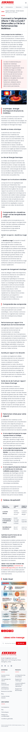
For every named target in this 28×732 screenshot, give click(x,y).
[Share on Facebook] (2, 631)
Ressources (18, 7)
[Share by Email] (12, 631)
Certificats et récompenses (5, 688)
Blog (2, 694)
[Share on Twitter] (7, 631)
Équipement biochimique (18, 689)
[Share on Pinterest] (10, 631)
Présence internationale (5, 684)
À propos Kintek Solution (5, 676)
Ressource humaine (6, 691)
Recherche (21, 643)
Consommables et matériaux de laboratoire (20, 684)
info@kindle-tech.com (11, 658)
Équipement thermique (18, 680)
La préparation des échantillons (20, 676)
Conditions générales (7, 718)
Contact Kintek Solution (5, 697)
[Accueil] (1, 7)
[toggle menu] (26, 3)
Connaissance (9, 7)
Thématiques (5, 712)
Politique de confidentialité (5, 715)
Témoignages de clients (5, 680)
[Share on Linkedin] (5, 631)
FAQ (2, 709)
